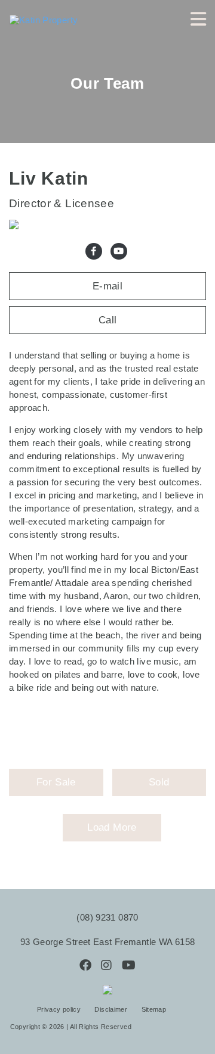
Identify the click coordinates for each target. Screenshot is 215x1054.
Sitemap (154, 1009)
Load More (111, 827)
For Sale (56, 782)
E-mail (107, 286)
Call (108, 320)
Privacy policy (60, 1009)
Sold (159, 782)
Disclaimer (111, 1009)
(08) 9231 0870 (107, 917)
